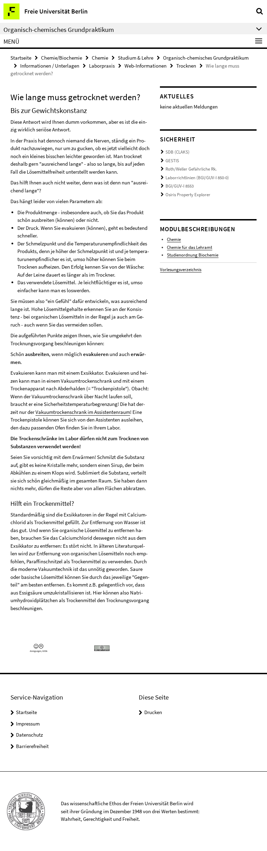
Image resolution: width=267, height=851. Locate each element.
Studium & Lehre (135, 57)
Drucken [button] (153, 712)
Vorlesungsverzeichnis (180, 269)
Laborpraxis (102, 65)
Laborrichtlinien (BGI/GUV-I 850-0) (197, 178)
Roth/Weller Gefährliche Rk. (191, 169)
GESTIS (172, 161)
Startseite (20, 57)
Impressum (28, 723)
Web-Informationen (145, 65)
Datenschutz (29, 734)
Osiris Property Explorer (187, 195)
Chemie (100, 57)
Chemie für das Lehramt (189, 247)
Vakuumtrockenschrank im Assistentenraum (82, 412)
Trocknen (186, 65)
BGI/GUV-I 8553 (179, 186)
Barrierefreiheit (32, 746)
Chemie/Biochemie (61, 57)
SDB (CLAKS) (177, 152)
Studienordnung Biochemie (192, 255)
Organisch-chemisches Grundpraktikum (206, 57)
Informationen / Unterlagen (49, 65)
